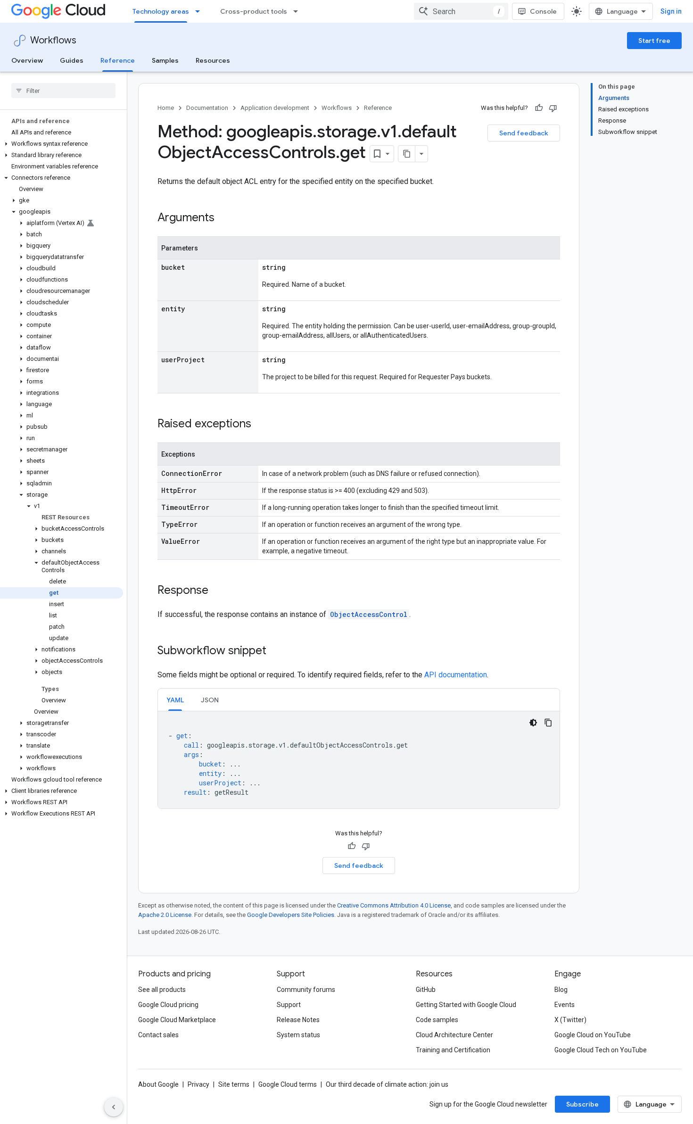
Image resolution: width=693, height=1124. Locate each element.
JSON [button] (210, 700)
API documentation (455, 674)
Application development (274, 107)
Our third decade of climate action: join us (387, 1084)
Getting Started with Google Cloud (466, 1004)
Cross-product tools (253, 11)
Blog (561, 989)
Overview (27, 60)
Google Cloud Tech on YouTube (600, 1050)
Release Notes (298, 1020)
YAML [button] (175, 700)
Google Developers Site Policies (290, 914)
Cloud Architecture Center (454, 1035)
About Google (158, 1084)
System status (298, 1035)
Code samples (437, 1020)
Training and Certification (453, 1050)
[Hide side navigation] (113, 1107)
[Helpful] (539, 108)
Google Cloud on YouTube (592, 1035)
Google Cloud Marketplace (177, 1020)
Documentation (207, 107)
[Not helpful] (553, 108)
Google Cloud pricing (168, 1004)
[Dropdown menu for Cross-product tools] (298, 11)
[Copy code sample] (548, 722)
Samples (165, 60)
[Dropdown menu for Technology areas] (200, 11)
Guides (71, 60)
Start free (654, 40)
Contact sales (158, 1035)
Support (289, 1004)
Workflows (53, 40)
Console (543, 11)
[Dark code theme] (533, 722)
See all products (162, 989)
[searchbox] (63, 90)
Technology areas (160, 11)
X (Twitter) (570, 1020)
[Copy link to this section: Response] (217, 591)
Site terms (233, 1084)
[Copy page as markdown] (406, 154)
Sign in (671, 11)
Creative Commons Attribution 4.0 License (394, 905)
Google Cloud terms (287, 1084)
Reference (117, 60)
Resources (213, 60)
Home (165, 107)
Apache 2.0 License (164, 914)
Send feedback (523, 133)
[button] (61, 144)
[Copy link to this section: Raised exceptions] (260, 424)
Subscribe (582, 1104)
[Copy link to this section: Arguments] (223, 218)
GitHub (426, 989)
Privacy (198, 1084)
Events (564, 1004)
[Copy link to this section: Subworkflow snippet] (275, 651)
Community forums (306, 989)
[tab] (175, 700)
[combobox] (461, 11)
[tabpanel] (359, 759)
